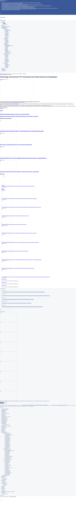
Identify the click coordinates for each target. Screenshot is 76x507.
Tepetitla (6, 56)
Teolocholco (7, 55)
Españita (6, 39)
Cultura (3, 417)
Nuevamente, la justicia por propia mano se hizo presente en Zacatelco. (14, 224)
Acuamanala (7, 29)
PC (2, 477)
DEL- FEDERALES (5, 27)
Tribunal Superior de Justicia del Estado (7, 491)
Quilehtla (6, 50)
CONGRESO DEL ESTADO (6, 26)
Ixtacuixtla (6, 42)
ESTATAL (3, 22)
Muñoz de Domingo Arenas (9, 45)
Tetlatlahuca (7, 59)
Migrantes (3, 430)
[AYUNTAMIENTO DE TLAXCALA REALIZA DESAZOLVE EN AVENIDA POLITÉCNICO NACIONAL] (8, 380)
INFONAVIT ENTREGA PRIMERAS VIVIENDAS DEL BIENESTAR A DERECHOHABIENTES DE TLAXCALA (19, 6)
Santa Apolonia (7, 52)
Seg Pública (11, 406)
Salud (1, 406)
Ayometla (6, 33)
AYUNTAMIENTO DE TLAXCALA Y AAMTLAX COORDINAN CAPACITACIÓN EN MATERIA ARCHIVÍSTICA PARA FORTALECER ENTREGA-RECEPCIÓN (26, 5)
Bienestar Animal (4, 408)
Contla (17, 405)
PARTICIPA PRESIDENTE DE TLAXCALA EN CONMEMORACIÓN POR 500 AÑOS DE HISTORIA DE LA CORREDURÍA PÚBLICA (22, 4)
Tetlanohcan (7, 464)
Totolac (6, 469)
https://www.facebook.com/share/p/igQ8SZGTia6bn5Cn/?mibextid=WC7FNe (14, 102)
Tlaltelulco (6, 60)
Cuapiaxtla (6, 36)
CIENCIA (3, 70)
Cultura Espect (4, 418)
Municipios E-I (6, 38)
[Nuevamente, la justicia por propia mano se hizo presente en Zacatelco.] (6, 223)
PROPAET (3, 479)
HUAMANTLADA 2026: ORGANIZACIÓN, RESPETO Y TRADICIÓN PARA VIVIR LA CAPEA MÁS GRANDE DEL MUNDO (21, 2)
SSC (4, 485)
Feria (2, 425)
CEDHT (3, 68)
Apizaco (6, 436)
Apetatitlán (6, 31)
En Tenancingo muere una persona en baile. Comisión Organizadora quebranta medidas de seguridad (19, 198)
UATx (3, 493)
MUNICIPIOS (4, 28)
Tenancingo (10, 74)
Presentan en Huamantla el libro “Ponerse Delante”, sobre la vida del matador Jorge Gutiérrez (19, 171)
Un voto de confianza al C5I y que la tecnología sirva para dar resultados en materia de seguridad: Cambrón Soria (21, 207)
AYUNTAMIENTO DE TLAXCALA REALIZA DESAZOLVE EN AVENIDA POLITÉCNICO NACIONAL (18, 7)
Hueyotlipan (7, 41)
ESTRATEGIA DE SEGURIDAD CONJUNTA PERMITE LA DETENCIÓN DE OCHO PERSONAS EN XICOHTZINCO (19, 233)
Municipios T (5, 54)
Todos (4, 23)
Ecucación (3, 421)
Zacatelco (32, 406)
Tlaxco (6, 468)
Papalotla (6, 49)
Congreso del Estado (11, 405)
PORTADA (3, 21)
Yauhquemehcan (7, 65)
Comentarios (3, 190)
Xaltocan (6, 63)
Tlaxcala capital (7, 61)
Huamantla (6, 40)
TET (2, 489)
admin (1, 79)
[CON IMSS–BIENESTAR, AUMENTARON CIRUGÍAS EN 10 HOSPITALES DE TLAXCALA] (6, 214)
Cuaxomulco (7, 37)
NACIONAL (4, 69)
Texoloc (6, 466)
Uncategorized (22, 406)
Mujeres (3, 431)
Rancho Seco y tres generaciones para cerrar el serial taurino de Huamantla (12, 3)
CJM (2, 414)
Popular (3, 188)
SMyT (3, 488)
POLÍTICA (3, 25)
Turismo (3, 492)
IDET (2, 429)
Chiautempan (7, 35)
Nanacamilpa (7, 46)
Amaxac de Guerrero (8, 30)
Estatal (36, 405)
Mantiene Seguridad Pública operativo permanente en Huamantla (11, 9)
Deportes (20, 405)
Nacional (3, 476)
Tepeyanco (6, 57)
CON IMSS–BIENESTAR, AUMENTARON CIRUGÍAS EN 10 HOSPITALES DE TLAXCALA (15, 215)
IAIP (2, 427)
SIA (2, 486)
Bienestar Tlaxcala (4, 409)
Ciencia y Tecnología (5, 413)
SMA (2, 487)
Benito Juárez (7, 439)
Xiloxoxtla (6, 66)
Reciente (3, 189)
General (3, 73)
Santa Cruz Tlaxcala (8, 53)
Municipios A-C (6, 433)
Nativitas (6, 452)
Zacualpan (6, 67)
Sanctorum (6, 51)
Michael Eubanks (4, 282)
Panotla (6, 48)
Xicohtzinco (7, 64)
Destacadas (1, 74)
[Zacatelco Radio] (2, 17)
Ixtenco (6, 43)
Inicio (1, 73)
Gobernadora (5, 24)
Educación (3, 422)
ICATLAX (3, 428)
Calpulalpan (7, 34)
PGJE (4, 484)
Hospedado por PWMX (12, 496)
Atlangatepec (7, 437)
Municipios (6, 74)
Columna (3, 415)
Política (73, 405)
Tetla (6, 58)
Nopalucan (69, 405)
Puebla (3, 480)
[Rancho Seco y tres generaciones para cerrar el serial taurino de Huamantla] (8, 142)
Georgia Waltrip (4, 279)
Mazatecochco (7, 44)
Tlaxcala (3, 490)
